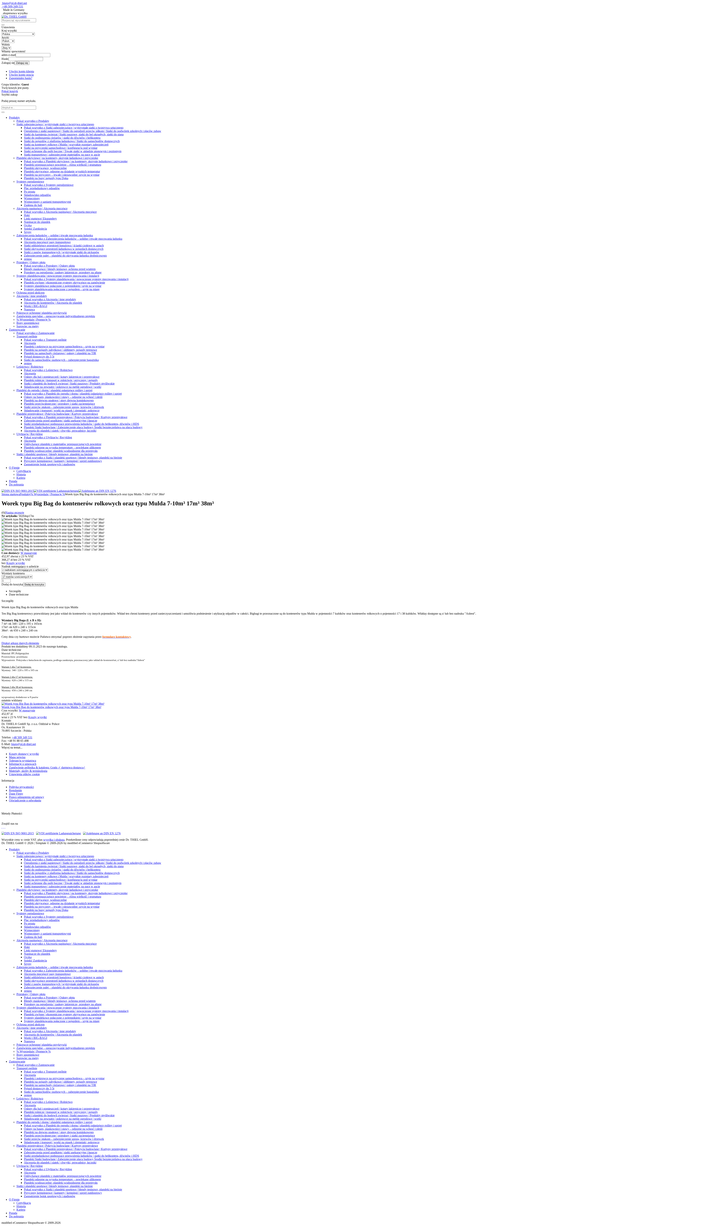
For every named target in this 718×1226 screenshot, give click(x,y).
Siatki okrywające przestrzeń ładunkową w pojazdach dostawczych (63, 248)
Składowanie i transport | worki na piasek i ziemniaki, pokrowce (61, 410)
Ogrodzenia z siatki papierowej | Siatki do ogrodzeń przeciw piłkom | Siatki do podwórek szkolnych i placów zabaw (92, 131)
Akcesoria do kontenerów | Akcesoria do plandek (53, 302)
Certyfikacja (23, 471)
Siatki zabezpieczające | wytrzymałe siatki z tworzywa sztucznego (55, 124)
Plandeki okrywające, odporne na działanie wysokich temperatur (62, 171)
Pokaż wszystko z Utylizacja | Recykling (48, 437)
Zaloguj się (22, 63)
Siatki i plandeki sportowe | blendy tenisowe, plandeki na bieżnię (54, 454)
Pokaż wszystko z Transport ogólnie (45, 339)
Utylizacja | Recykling (29, 434)
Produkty (14, 117)
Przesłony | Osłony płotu (30, 262)
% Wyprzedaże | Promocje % (33, 319)
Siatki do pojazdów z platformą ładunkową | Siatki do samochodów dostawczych (72, 141)
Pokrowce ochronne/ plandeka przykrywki (41, 312)
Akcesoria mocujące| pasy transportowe (47, 242)
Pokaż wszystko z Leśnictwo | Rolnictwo (48, 370)
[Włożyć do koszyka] (2, 112)
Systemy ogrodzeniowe (30, 181)
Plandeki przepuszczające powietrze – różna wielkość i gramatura (62, 164)
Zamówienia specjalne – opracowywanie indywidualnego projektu (55, 316)
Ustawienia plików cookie (24, 774)
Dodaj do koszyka (34, 584)
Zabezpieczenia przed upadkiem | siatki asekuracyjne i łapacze (60, 420)
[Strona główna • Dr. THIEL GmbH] (14, 16)
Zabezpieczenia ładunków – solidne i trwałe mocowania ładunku (54, 235)
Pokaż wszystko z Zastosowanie (35, 333)
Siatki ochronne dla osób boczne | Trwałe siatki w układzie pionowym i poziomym (72, 151)
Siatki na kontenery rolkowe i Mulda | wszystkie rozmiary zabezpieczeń (66, 144)
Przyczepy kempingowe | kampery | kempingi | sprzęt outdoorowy (63, 461)
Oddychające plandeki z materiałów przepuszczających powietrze (62, 444)
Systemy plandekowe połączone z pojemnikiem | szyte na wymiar (62, 285)
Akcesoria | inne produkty (31, 296)
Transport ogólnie (26, 336)
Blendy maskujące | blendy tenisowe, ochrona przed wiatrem (60, 269)
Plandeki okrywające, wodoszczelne (45, 168)
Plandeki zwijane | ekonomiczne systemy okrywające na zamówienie (64, 282)
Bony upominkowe (27, 323)
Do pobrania (16, 484)
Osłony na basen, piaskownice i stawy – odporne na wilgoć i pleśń (63, 397)
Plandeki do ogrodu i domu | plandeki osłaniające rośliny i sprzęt (54, 390)
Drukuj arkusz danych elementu (20, 643)
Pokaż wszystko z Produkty (32, 121)
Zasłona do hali (33, 205)
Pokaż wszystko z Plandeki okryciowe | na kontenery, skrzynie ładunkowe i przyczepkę (76, 161)
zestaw (28, 259)
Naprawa (29, 309)
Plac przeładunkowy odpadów (42, 188)
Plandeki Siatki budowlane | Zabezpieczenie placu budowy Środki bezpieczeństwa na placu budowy (83, 427)
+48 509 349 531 (22, 737)
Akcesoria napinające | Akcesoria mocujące (41, 208)
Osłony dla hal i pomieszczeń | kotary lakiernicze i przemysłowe (61, 376)
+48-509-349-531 (12, 6)
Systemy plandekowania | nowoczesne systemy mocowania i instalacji (57, 275)
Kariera (20, 477)
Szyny (27, 232)
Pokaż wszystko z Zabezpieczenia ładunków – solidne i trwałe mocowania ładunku (73, 238)
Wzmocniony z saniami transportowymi (47, 201)
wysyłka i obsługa (54, 839)
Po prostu (29, 191)
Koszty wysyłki (15, 563)
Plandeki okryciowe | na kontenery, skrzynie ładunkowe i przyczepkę (57, 158)
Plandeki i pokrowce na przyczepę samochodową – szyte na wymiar (64, 346)
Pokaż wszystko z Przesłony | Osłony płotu (49, 265)
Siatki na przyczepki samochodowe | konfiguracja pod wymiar (60, 147)
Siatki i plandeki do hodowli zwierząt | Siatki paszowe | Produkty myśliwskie (69, 383)
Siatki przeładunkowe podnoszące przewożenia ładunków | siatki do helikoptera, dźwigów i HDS (81, 423)
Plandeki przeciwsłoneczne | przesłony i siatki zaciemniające (59, 403)
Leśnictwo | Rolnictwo (29, 366)
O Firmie (14, 467)
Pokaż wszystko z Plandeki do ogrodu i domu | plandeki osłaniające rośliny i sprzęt (73, 393)
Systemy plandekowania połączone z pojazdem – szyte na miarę (61, 289)
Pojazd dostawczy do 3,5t (39, 356)
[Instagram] (1, 827)
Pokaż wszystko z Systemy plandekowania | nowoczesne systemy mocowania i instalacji (76, 279)
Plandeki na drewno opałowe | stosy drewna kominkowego (59, 400)
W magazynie (29, 553)
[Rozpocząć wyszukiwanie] (2, 24)
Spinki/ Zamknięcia (35, 228)
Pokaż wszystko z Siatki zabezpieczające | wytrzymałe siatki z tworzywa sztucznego (73, 127)
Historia (21, 474)
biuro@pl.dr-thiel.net (14, 3)
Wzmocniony (32, 198)
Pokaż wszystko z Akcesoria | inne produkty (50, 299)
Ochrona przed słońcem (30, 292)
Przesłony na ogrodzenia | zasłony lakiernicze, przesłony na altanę (63, 272)
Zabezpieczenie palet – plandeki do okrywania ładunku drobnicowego (65, 255)
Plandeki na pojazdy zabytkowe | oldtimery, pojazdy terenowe (60, 349)
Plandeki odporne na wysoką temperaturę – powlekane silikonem (62, 447)
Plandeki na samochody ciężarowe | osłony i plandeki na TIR (60, 353)
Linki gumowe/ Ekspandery (40, 218)
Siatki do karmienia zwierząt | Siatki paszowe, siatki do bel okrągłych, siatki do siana (74, 134)
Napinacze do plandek (37, 222)
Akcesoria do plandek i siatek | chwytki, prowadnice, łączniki (60, 430)
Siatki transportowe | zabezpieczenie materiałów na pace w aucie (62, 154)
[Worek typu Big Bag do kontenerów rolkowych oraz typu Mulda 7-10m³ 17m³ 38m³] (52, 703)
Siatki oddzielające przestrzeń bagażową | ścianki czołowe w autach (64, 245)
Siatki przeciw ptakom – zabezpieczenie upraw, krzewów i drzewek (64, 407)
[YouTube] (4, 827)
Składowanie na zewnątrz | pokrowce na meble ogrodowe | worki (62, 386)
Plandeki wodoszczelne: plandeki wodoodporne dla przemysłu (61, 450)
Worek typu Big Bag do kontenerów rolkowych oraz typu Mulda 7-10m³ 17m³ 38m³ (51, 707)
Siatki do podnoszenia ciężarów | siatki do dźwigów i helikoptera (62, 137)
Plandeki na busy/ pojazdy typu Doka (46, 178)
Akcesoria (30, 343)
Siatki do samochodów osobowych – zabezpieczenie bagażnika (61, 360)
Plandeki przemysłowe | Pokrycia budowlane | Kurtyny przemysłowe (57, 413)
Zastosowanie (17, 329)
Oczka (28, 225)
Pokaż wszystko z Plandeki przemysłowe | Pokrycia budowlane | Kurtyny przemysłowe (75, 417)
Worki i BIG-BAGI (35, 306)
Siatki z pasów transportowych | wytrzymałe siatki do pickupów (61, 252)
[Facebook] (3, 827)
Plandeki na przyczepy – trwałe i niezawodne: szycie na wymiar (61, 174)
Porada (13, 481)
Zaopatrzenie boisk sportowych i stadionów (49, 464)
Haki (27, 215)
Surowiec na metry (27, 326)
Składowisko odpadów (37, 195)
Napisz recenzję (14, 512)
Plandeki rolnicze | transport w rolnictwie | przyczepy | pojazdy (61, 380)
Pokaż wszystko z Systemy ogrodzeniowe (48, 184)
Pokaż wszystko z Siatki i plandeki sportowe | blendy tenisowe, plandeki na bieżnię (73, 457)
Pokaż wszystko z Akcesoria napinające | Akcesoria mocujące (60, 211)
